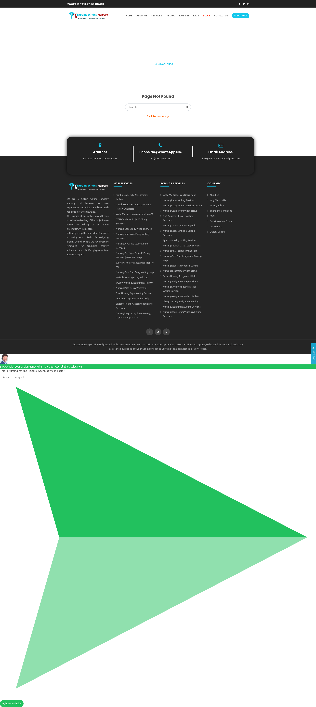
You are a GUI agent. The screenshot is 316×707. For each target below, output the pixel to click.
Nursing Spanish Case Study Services (182, 245)
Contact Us (221, 15)
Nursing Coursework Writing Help (180, 210)
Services (156, 15)
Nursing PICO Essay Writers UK (131, 288)
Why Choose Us (218, 200)
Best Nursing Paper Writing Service (134, 293)
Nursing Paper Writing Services (178, 200)
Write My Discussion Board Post (179, 195)
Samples (184, 15)
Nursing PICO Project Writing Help (180, 251)
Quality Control (217, 232)
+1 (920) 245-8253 (160, 158)
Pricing (170, 15)
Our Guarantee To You (221, 221)
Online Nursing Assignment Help (179, 276)
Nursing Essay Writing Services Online (182, 205)
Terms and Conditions (221, 210)
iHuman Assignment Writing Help (132, 298)
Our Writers (216, 226)
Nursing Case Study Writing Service (134, 229)
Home (129, 15)
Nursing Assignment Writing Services (182, 306)
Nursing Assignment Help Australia (180, 281)
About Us (141, 15)
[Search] (187, 107)
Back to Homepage (158, 116)
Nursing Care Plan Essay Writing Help (135, 272)
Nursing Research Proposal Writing (180, 265)
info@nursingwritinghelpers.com (221, 158)
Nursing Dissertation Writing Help (180, 271)
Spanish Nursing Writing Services (180, 240)
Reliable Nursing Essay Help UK (132, 277)
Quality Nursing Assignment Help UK (134, 282)
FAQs (196, 15)
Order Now (240, 15)
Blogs (206, 15)
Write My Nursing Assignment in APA (134, 214)
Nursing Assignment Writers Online (181, 296)
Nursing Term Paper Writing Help (179, 225)
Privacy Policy (217, 205)
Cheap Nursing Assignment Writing (180, 301)
